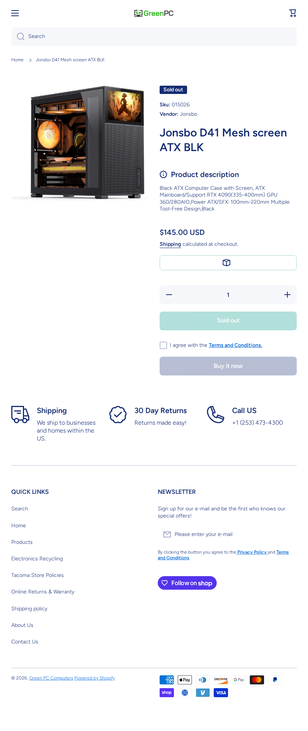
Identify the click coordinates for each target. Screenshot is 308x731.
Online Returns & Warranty (42, 592)
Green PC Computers (51, 678)
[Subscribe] (287, 534)
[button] (293, 13)
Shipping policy (29, 608)
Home (17, 59)
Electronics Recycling (37, 558)
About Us (22, 625)
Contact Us (24, 642)
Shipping (170, 244)
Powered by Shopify (94, 678)
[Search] (17, 36)
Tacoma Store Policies (37, 575)
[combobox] (154, 36)
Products (22, 542)
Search (19, 508)
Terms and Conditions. (235, 345)
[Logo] (154, 13)
